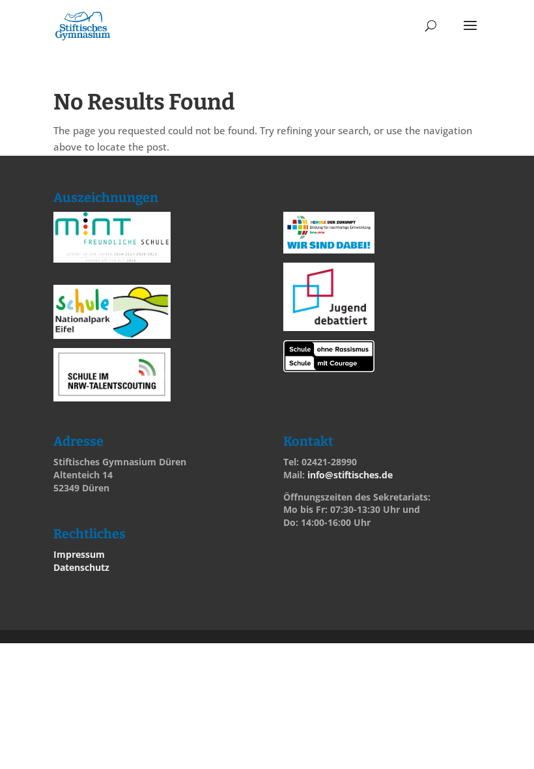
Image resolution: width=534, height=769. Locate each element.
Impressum (79, 554)
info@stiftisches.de (350, 475)
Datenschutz (81, 567)
